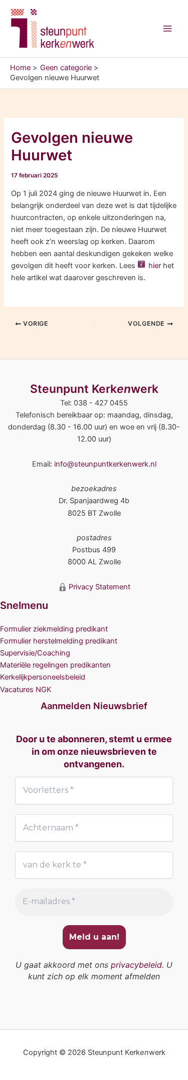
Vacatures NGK (26, 689)
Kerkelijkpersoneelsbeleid (42, 677)
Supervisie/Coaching (35, 653)
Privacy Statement (98, 586)
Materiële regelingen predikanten (55, 665)
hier (154, 265)
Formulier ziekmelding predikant (54, 628)
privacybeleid (136, 965)
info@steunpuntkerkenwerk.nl (105, 464)
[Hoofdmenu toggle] (167, 28)
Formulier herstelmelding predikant (58, 640)
